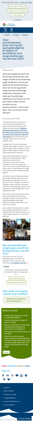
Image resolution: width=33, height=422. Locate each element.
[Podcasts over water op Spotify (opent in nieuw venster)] (4, 379)
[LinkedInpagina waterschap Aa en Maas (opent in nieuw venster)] (7, 375)
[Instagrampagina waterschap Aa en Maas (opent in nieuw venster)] (12, 375)
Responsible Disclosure (12, 401)
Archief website (9, 405)
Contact (7, 387)
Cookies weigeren (17, 15)
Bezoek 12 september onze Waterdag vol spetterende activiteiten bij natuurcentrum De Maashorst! (16, 327)
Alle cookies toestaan (17, 7)
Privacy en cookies (26, 2)
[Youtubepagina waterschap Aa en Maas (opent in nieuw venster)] (17, 375)
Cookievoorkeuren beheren (17, 11)
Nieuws (6, 352)
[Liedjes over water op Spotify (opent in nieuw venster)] (26, 375)
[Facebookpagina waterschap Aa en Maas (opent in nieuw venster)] (3, 375)
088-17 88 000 (8, 391)
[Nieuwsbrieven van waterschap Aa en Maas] (21, 375)
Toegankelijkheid (9, 398)
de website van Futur (20, 263)
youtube (6, 266)
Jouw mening (25, 418)
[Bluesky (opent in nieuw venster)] (8, 379)
